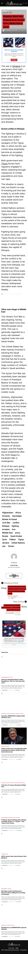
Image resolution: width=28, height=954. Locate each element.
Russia (5, 536)
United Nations (18, 543)
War (10, 12)
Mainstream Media (4, 677)
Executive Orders (4, 817)
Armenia (6, 516)
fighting (15, 526)
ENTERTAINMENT (4, 888)
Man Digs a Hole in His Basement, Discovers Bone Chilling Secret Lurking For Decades (13, 892)
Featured (8, 713)
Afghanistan (7, 512)
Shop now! (21, 641)
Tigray (4, 163)
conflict (16, 522)
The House (16, 782)
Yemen (11, 546)
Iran (13, 529)
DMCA (17, 948)
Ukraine (16, 66)
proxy (17, 533)
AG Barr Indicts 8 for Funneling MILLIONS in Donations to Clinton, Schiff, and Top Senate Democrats (14, 750)
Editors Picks (10, 595)
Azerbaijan (17, 516)
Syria (4, 539)
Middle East (7, 533)
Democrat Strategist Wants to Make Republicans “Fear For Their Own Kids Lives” (13, 681)
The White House (22, 782)
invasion (6, 529)
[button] (2, 3)
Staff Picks (5, 12)
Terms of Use (11, 948)
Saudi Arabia (16, 536)
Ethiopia (5, 526)
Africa (18, 512)
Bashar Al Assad (9, 519)
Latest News (15, 595)
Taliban (12, 539)
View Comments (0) (14, 576)
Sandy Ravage (14, 565)
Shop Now (14, 60)
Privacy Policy (23, 950)
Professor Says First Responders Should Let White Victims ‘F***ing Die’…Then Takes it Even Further (13, 821)
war (4, 546)
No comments (11, 598)
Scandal (17, 713)
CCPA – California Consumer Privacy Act (10, 950)
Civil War (6, 522)
